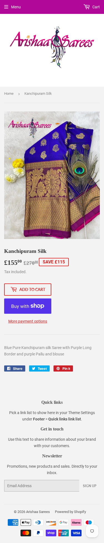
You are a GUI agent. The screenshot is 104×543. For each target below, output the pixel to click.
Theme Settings (81, 412)
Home (9, 93)
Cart (96, 7)
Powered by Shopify (70, 512)
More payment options (27, 321)
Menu (16, 7)
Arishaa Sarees (38, 512)
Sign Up (89, 486)
